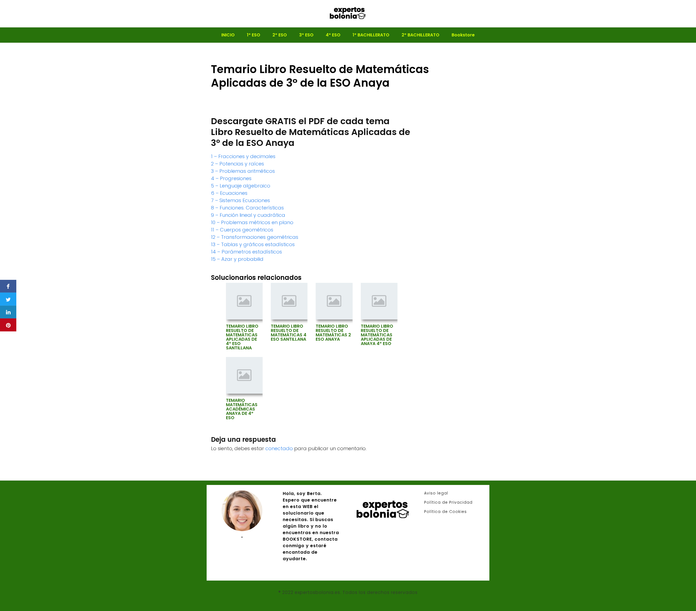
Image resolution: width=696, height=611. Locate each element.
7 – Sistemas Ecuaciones (240, 200)
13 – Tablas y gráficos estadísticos (253, 244)
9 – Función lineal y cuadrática (248, 215)
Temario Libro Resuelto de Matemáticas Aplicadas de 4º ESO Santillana (242, 337)
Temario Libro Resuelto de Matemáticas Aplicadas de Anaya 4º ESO (377, 335)
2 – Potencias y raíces (237, 163)
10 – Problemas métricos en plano (252, 222)
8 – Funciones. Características (247, 207)
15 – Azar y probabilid (237, 259)
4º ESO (333, 35)
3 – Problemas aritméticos (243, 171)
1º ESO (253, 35)
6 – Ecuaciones (229, 193)
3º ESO (306, 35)
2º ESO (279, 35)
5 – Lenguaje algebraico (240, 185)
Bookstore (463, 35)
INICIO (228, 35)
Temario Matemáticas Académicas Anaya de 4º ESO (241, 409)
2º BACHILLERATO (420, 35)
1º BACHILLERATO (371, 35)
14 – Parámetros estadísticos (246, 251)
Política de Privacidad (448, 502)
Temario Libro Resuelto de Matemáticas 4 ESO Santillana (288, 332)
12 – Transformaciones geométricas (254, 237)
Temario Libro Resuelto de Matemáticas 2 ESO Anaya (333, 332)
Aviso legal (436, 493)
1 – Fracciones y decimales (243, 156)
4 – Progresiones (231, 178)
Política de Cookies (445, 511)
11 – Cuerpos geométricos (242, 229)
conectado (279, 448)
